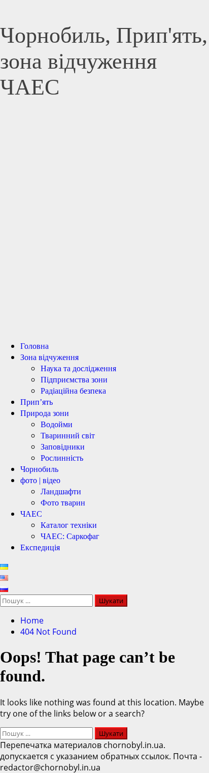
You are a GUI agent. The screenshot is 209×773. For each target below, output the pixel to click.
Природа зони (44, 413)
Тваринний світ (68, 435)
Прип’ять (36, 402)
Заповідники (63, 446)
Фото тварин (63, 502)
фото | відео (40, 480)
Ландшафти (61, 491)
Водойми (57, 424)
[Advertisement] (104, 227)
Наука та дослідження (78, 368)
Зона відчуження (49, 357)
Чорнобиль (39, 469)
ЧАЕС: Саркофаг (70, 536)
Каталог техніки (69, 525)
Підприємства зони (74, 379)
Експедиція (40, 547)
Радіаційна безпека (73, 390)
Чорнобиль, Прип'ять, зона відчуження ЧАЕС (103, 61)
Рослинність (62, 458)
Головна (34, 346)
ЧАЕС (31, 514)
